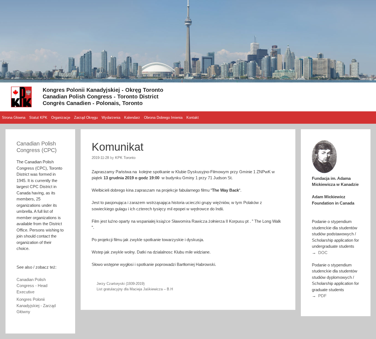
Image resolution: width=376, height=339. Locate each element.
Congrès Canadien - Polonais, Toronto (93, 103)
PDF (322, 295)
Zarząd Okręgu (86, 117)
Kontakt (192, 117)
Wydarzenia (111, 117)
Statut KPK (38, 117)
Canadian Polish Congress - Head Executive (32, 285)
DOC (323, 252)
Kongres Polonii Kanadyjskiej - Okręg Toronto (103, 90)
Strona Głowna (13, 117)
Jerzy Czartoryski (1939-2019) (121, 284)
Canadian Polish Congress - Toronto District (101, 96)
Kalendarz (132, 117)
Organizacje (60, 117)
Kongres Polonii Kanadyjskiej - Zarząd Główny (36, 305)
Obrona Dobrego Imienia (163, 117)
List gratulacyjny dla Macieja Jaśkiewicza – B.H (135, 289)
